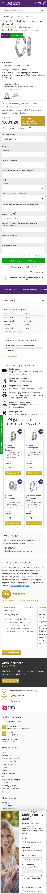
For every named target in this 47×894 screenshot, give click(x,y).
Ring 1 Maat (5, 150)
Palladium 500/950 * (8, 134)
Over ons (5, 782)
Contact (5, 770)
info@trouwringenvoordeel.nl (17, 551)
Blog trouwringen (8, 773)
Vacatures (6, 792)
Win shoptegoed (10, 681)
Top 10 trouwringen (9, 808)
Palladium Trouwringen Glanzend (10, 447)
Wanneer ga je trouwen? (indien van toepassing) (32, 877)
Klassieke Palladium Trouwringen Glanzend (33, 497)
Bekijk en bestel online (13, 473)
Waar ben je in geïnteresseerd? (29, 865)
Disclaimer (6, 767)
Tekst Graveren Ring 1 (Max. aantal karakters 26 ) (18, 171)
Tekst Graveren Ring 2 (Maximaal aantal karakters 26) (20, 204)
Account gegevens (9, 785)
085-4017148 (9, 548)
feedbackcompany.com (20, 586)
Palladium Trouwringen (25, 16)
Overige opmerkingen (9, 246)
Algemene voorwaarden (11, 758)
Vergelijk (10, 468)
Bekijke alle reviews (11, 652)
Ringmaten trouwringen (11, 779)
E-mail (24, 838)
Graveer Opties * (7, 214)
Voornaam (26, 847)
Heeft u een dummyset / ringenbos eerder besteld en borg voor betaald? (19, 224)
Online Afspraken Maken (11, 789)
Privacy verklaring (9, 764)
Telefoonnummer (29, 856)
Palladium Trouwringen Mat (32, 447)
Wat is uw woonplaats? (31, 887)
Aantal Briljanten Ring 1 (10, 160)
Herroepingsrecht (9, 761)
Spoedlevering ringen (9, 235)
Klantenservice (7, 755)
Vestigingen (6, 802)
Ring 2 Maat (5, 184)
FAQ (3, 776)
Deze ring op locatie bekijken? (23, 267)
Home (4, 752)
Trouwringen (8, 16)
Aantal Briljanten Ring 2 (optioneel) (14, 194)
